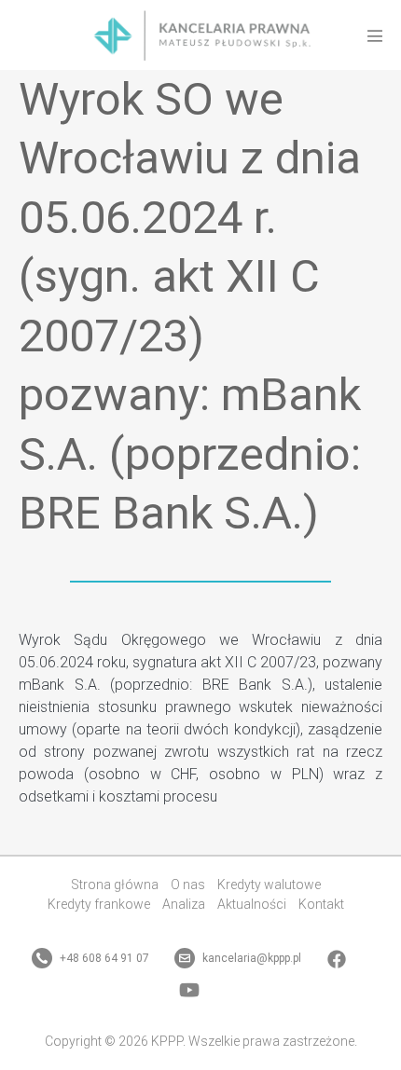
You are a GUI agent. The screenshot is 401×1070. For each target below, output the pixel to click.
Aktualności (251, 904)
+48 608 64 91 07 (103, 958)
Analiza (183, 904)
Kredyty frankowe (99, 904)
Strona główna (115, 884)
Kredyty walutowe (269, 884)
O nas (188, 884)
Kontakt (321, 904)
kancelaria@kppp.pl (250, 958)
